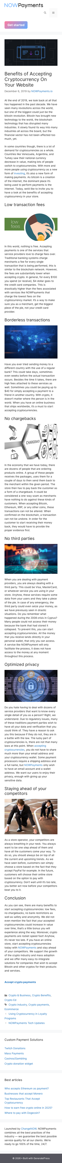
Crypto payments (38, 1004)
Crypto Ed (10, 1000)
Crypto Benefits (41, 995)
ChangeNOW (28, 1128)
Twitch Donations (15, 1048)
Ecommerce (12, 1009)
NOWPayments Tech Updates (27, 1023)
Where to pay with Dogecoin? (22, 1112)
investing (19, 173)
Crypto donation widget (19, 1063)
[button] (31, 982)
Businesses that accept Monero (24, 1093)
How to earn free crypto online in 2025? (28, 1107)
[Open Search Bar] (45, 12)
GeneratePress (42, 1158)
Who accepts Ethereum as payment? (27, 1088)
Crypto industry (18, 1004)
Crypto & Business (20, 995)
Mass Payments (14, 1053)
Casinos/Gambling (16, 1058)
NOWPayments (33, 765)
